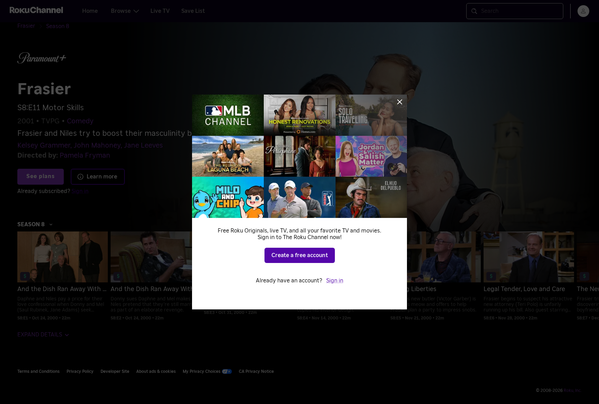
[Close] (399, 101)
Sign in (334, 280)
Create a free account (299, 255)
